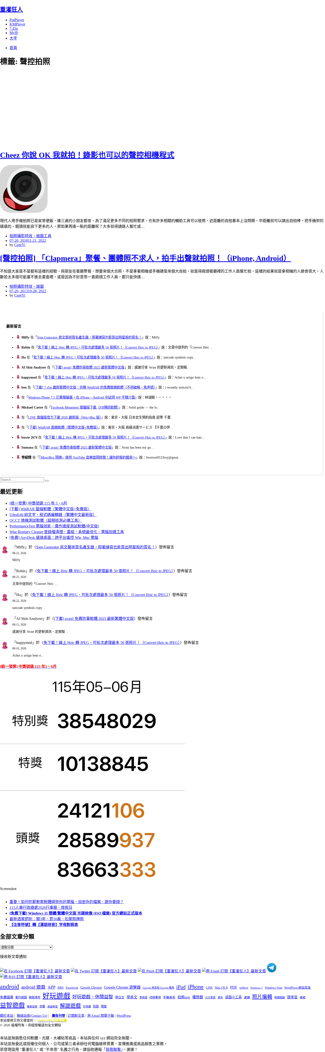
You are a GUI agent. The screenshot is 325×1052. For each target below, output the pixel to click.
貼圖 (96, 1006)
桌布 (220, 997)
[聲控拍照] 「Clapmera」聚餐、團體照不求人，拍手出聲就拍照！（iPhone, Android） (145, 258)
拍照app (183, 997)
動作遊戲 (21, 997)
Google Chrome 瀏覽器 (122, 987)
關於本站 (6, 1015)
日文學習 (210, 997)
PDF (233, 987)
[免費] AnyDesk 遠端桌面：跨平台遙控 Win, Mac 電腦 (54, 538)
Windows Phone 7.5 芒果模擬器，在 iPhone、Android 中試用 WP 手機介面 (81, 397)
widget (243, 987)
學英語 (143, 997)
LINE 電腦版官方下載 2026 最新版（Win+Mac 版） (64, 417)
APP (51, 987)
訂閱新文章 (76, 1015)
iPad (181, 987)
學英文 (132, 997)
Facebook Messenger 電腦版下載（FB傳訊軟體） (85, 407)
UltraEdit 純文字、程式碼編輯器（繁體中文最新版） (53, 515)
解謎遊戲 (70, 1006)
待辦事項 (155, 997)
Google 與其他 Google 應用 (158, 987)
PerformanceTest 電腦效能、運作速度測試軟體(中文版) (54, 526)
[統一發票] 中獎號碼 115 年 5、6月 (38, 503)
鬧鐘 (104, 1006)
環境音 (292, 997)
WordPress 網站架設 (297, 987)
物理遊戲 (279, 997)
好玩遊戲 (56, 996)
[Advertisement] (85, 107)
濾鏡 (247, 997)
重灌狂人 (11, 9)
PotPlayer (17, 20)
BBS (61, 987)
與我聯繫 (113, 1049)
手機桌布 (169, 997)
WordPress (124, 1015)
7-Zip (14, 28)
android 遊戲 (33, 987)
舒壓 (42, 1006)
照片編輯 (262, 996)
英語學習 (52, 1006)
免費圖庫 (6, 997)
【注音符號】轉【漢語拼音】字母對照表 (44, 925)
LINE (209, 987)
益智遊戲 (12, 1005)
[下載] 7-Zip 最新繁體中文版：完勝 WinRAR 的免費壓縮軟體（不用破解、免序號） (94, 387)
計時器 (87, 1006)
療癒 (302, 997)
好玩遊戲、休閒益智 (92, 996)
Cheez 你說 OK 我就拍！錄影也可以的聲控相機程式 (87, 155)
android (9, 986)
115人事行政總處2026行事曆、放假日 (41, 907)
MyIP (14, 33)
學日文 (119, 997)
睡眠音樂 (32, 1006)
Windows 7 (256, 987)
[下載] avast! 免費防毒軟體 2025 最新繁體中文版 (89, 367)
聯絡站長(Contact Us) (32, 1015)
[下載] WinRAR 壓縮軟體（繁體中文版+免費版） (63, 427)
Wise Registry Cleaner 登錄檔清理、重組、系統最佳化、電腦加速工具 (67, 532)
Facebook (72, 987)
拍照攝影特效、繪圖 (27, 286)
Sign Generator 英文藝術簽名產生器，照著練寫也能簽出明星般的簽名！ (89, 337)
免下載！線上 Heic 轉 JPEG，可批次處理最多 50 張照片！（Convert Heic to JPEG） (98, 347)
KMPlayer (17, 24)
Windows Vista (273, 987)
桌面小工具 (233, 997)
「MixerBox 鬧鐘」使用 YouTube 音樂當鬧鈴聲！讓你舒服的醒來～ (87, 457)
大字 (13, 38)
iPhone (196, 987)
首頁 (13, 48)
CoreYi (19, 245)
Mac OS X (221, 987)
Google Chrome (91, 987)
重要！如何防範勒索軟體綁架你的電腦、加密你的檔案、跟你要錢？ (67, 902)
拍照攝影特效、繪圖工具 (30, 236)
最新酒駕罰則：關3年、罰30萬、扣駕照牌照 (47, 919)
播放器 (197, 997)
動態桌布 (34, 997)
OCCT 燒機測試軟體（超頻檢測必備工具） (46, 520)
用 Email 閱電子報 (100, 1015)
